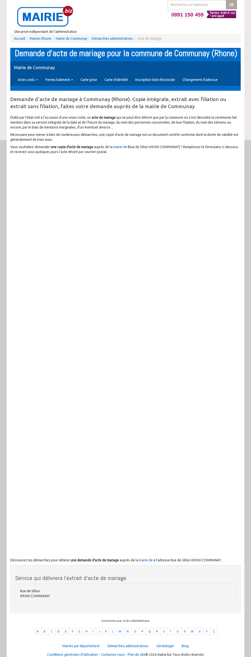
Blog (185, 646)
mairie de (120, 147)
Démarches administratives (112, 38)
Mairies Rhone (40, 38)
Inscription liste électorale (155, 80)
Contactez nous (113, 655)
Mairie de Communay (71, 38)
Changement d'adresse (200, 80)
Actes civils (27, 80)
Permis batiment (58, 80)
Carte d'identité (116, 80)
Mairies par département (81, 646)
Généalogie (165, 646)
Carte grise (88, 80)
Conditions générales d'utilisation (72, 655)
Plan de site (136, 655)
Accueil (19, 38)
